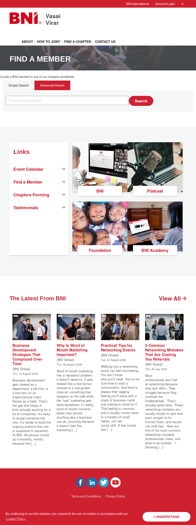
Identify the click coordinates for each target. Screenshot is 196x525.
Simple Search (19, 85)
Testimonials (25, 207)
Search (141, 101)
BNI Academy (154, 250)
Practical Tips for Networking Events (118, 347)
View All (170, 298)
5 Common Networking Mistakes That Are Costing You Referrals (164, 351)
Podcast (155, 191)
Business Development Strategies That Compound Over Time (27, 354)
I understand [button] (167, 517)
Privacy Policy (115, 496)
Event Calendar (28, 169)
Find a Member (28, 182)
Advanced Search (52, 85)
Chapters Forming (31, 195)
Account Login (165, 4)
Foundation (100, 250)
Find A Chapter (77, 41)
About (27, 41)
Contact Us (105, 41)
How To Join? (48, 41)
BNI (100, 191)
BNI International (137, 4)
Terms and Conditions (86, 496)
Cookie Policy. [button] (16, 519)
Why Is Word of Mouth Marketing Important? (72, 349)
